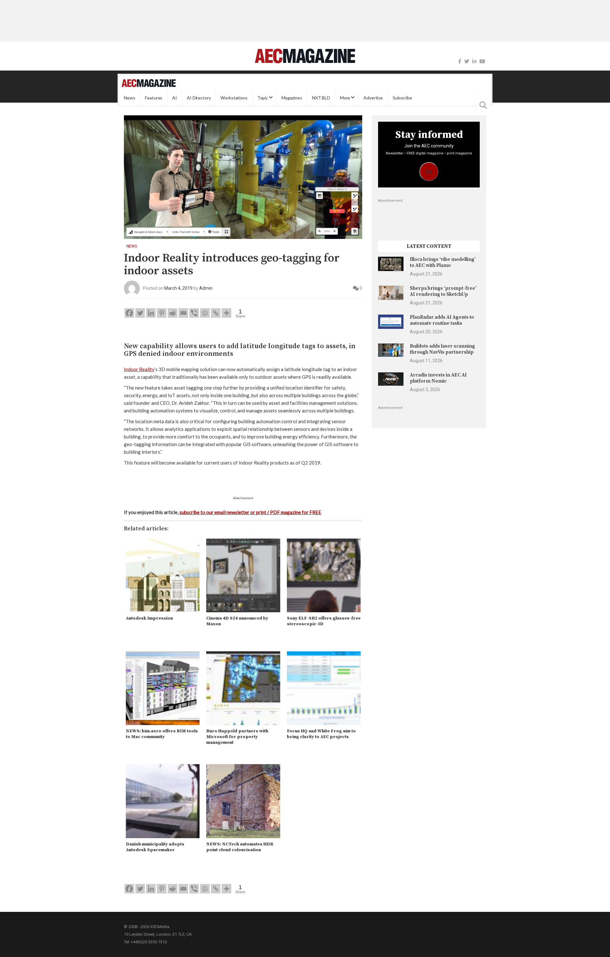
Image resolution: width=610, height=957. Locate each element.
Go (429, 172)
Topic (262, 97)
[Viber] (194, 313)
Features (153, 97)
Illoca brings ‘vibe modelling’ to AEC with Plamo (443, 262)
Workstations (233, 97)
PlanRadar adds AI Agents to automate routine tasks (442, 320)
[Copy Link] (215, 313)
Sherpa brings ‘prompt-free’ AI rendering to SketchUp (443, 291)
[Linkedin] (151, 313)
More (345, 97)
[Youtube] (482, 61)
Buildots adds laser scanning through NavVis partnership (442, 349)
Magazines (291, 97)
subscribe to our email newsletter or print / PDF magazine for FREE (250, 512)
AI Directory (199, 97)
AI (174, 97)
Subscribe (402, 97)
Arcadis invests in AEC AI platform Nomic (438, 378)
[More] (226, 313)
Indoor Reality (139, 369)
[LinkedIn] (474, 61)
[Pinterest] (161, 313)
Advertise (373, 97)
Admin (206, 288)
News (129, 97)
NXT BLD (321, 97)
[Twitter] (466, 61)
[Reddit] (172, 313)
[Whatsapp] (205, 313)
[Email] (183, 313)
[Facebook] (459, 61)
